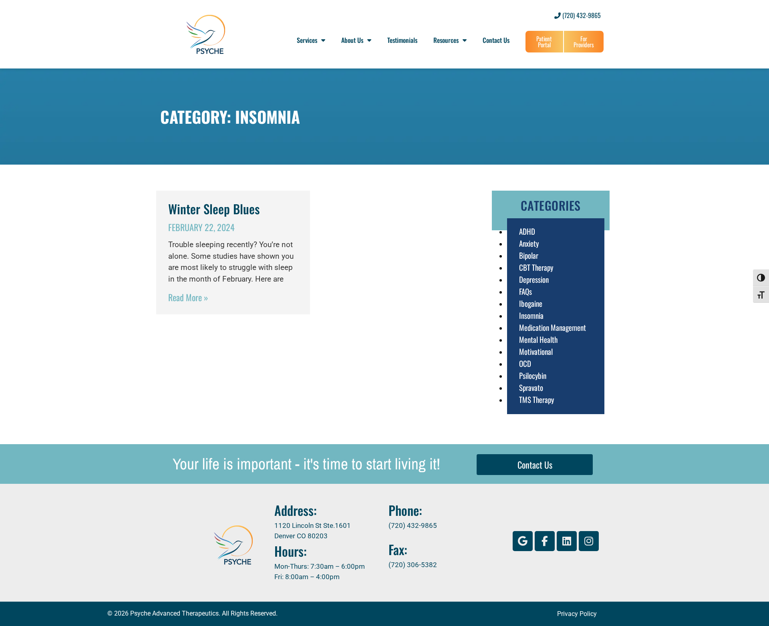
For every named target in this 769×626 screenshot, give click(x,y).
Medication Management (552, 327)
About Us (352, 40)
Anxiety (529, 243)
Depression (534, 279)
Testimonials (402, 40)
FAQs (525, 291)
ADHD (527, 231)
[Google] (523, 541)
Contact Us (496, 40)
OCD (525, 363)
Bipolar (528, 255)
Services (307, 40)
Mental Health (538, 339)
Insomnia (531, 315)
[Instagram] (589, 541)
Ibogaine (530, 303)
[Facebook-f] (545, 541)
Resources (446, 40)
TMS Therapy (536, 399)
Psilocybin (532, 375)
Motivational (536, 351)
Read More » (188, 297)
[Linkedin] (567, 541)
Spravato (531, 387)
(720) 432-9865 (581, 15)
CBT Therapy (536, 267)
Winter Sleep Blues (214, 208)
